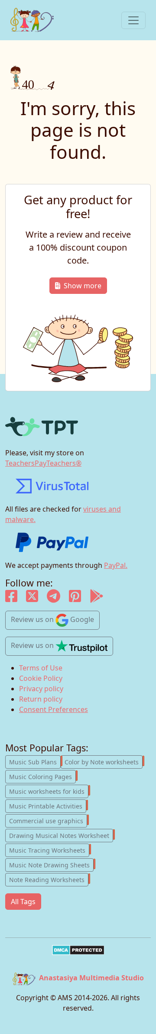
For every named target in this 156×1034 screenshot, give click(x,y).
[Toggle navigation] (133, 20)
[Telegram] (53, 598)
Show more (82, 285)
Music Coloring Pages (42, 776)
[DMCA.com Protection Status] (78, 950)
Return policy (40, 699)
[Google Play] (97, 598)
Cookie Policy (40, 678)
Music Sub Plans (35, 761)
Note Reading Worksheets (48, 879)
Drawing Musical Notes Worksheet (61, 835)
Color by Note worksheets (104, 761)
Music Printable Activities (47, 805)
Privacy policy (41, 688)
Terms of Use (40, 668)
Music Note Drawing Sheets (51, 864)
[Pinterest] (75, 598)
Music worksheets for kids (48, 791)
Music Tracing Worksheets (49, 849)
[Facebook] (11, 598)
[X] (32, 598)
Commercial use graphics (48, 820)
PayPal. (115, 565)
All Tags (23, 901)
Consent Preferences (53, 709)
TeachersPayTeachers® (43, 463)
